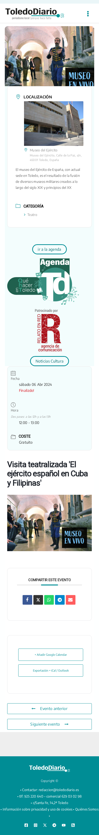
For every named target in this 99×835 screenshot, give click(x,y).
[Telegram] (54, 825)
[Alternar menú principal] (87, 13)
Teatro (32, 215)
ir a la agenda (49, 249)
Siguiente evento (45, 724)
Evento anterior (54, 708)
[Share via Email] (70, 600)
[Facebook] (26, 825)
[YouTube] (64, 825)
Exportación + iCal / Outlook (51, 670)
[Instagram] (35, 825)
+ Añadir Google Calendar (51, 654)
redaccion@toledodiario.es (59, 790)
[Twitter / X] (45, 825)
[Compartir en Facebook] (27, 600)
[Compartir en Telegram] (60, 600)
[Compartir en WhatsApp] (49, 600)
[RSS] (73, 825)
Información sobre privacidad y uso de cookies (38, 809)
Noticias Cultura (50, 361)
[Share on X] (38, 600)
